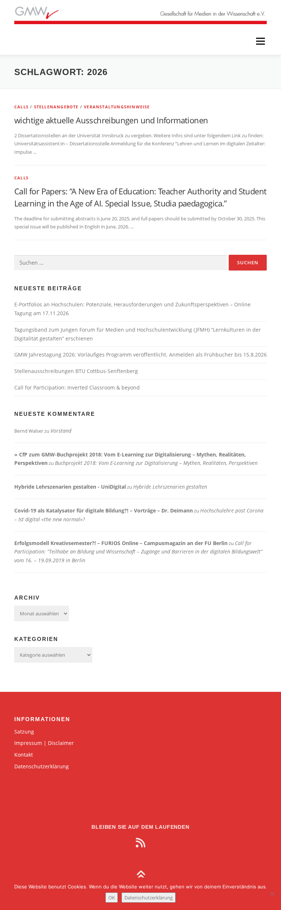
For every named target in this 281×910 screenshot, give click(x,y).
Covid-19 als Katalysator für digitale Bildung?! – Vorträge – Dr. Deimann (103, 510)
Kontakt (23, 754)
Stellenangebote (56, 106)
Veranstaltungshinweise (117, 106)
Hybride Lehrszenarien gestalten (170, 486)
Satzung (24, 731)
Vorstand (60, 430)
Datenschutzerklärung (41, 766)
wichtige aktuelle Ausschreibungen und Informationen (111, 120)
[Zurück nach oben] (141, 876)
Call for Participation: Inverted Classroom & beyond (77, 387)
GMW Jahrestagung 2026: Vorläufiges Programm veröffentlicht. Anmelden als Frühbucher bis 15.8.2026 (140, 354)
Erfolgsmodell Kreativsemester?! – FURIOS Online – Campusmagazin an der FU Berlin (121, 543)
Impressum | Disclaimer (44, 742)
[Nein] (272, 893)
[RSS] (140, 842)
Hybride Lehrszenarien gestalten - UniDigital (70, 486)
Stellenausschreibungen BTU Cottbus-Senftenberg (76, 371)
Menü (260, 41)
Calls (21, 106)
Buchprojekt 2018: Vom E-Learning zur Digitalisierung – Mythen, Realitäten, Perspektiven (156, 462)
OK (111, 897)
